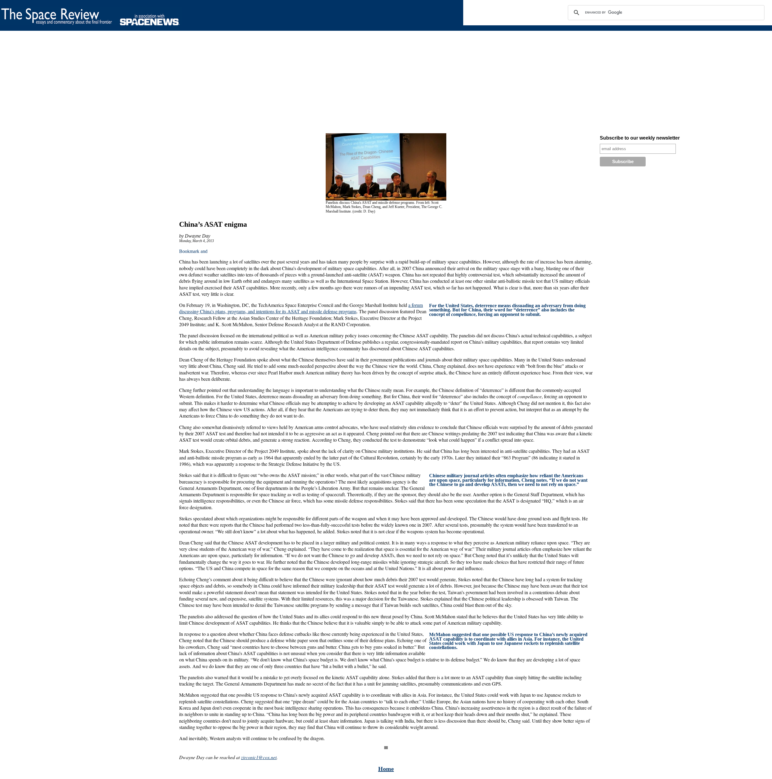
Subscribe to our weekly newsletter (640, 137)
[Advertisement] (181, 83)
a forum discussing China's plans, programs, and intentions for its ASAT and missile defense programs (301, 308)
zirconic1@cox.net (259, 757)
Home (386, 768)
